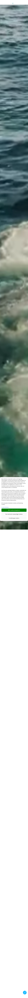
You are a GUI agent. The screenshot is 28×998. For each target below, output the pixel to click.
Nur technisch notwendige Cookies (14, 514)
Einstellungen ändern (14, 518)
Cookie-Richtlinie (5, 507)
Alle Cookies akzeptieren (14, 510)
